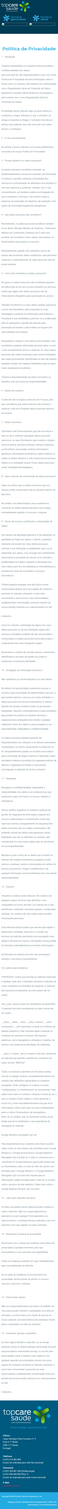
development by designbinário (34, 1502)
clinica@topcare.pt (11, 1485)
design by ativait (14, 1502)
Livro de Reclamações (48, 1505)
